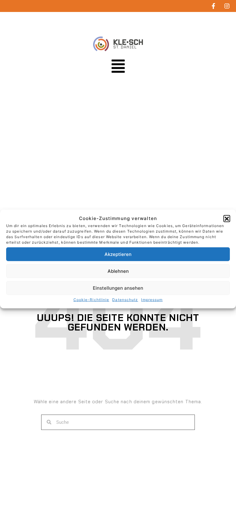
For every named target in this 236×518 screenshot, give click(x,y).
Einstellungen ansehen (118, 288)
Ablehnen (118, 271)
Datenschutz (125, 299)
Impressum (152, 299)
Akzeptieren (118, 254)
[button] (227, 218)
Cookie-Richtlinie (91, 299)
